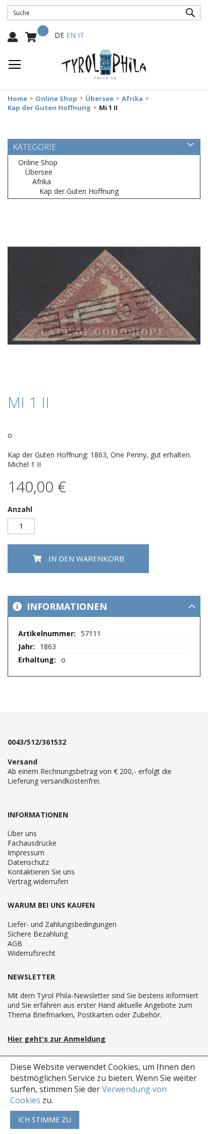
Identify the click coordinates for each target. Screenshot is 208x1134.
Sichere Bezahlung (38, 934)
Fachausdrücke (32, 843)
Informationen (65, 606)
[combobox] (104, 12)
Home (17, 98)
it (81, 35)
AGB (15, 943)
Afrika (132, 98)
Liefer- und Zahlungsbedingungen (62, 924)
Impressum (26, 852)
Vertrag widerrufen (38, 881)
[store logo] (104, 64)
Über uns (22, 833)
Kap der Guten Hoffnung (49, 108)
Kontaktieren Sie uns (41, 872)
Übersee (99, 98)
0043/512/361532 (37, 742)
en (71, 35)
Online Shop (56, 98)
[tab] (104, 606)
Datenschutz (28, 862)
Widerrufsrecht (32, 953)
